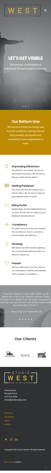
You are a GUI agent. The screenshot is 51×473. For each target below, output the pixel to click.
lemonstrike (10, 471)
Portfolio (8, 422)
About (7, 429)
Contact (8, 433)
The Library (9, 426)
